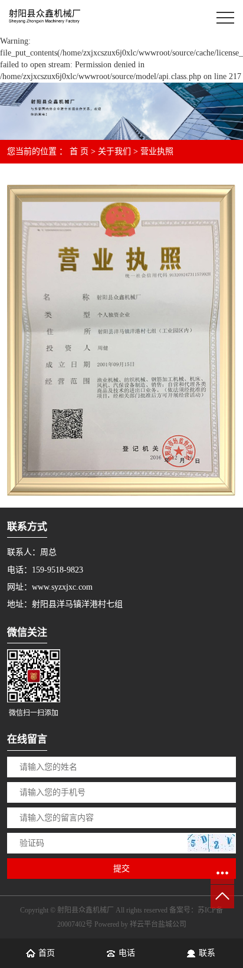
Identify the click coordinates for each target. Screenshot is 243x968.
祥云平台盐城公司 (158, 924)
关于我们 (114, 151)
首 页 (79, 151)
